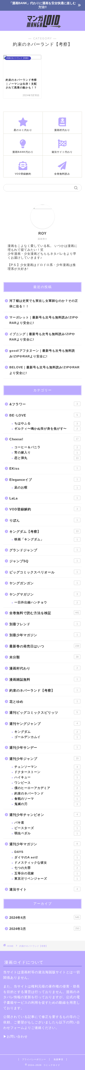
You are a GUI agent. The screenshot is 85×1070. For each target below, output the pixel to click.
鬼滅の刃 (46, 804)
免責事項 (58, 1059)
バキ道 (46, 822)
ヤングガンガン (43, 583)
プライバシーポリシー (34, 1059)
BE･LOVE (43, 415)
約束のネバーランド (46, 793)
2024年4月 (44, 917)
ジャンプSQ (43, 561)
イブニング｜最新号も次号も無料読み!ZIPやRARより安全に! (42, 336)
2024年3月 (44, 929)
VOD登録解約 (43, 509)
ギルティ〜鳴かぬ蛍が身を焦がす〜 (46, 428)
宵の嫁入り (46, 452)
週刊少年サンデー (43, 747)
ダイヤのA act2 (46, 857)
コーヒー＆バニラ (46, 447)
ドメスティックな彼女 (46, 862)
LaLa (43, 498)
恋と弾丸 (46, 458)
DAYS (46, 852)
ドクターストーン (46, 772)
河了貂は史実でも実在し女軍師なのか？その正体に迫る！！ (43, 303)
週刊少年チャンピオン (43, 815)
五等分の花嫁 (46, 873)
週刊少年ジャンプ (43, 759)
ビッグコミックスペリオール (43, 572)
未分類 (43, 657)
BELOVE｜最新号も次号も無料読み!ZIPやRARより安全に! (44, 370)
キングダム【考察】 (43, 531)
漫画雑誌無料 (43, 679)
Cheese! (43, 439)
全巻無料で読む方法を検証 (44, 613)
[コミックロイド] (43, 27)
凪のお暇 (46, 487)
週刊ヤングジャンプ (43, 724)
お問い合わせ (17, 1036)
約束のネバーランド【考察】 (43, 690)
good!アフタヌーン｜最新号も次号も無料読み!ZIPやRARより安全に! (42, 353)
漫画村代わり (43, 668)
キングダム (46, 731)
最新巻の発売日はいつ (44, 646)
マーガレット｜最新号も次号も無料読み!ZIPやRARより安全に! (43, 320)
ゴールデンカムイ (46, 737)
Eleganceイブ (43, 479)
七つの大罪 (46, 868)
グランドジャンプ (43, 550)
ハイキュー (46, 777)
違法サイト (43, 889)
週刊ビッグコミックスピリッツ (43, 712)
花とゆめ (43, 701)
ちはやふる (46, 423)
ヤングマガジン (43, 594)
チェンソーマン (46, 766)
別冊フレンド (43, 624)
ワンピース (46, 782)
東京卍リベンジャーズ (46, 878)
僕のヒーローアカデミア (46, 788)
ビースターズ (46, 828)
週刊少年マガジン (43, 844)
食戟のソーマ (46, 798)
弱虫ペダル (46, 833)
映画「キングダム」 (46, 539)
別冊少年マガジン (43, 635)
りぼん (43, 520)
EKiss (43, 468)
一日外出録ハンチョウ (46, 602)
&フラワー (43, 404)
